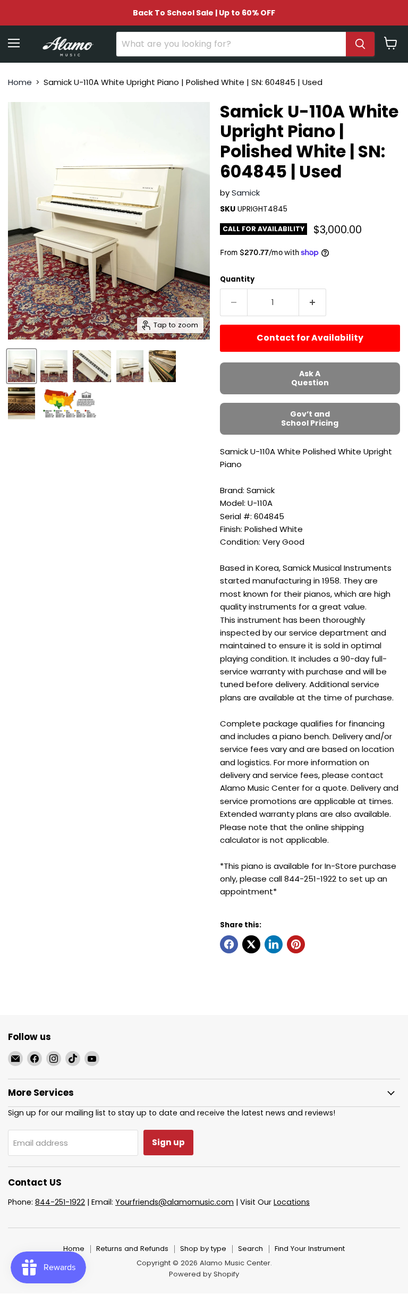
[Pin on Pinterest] (296, 944)
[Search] (360, 44)
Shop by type (203, 1249)
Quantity (237, 279)
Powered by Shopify (204, 1274)
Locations (292, 1202)
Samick (246, 192)
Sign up (168, 1142)
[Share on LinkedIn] (274, 944)
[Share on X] (251, 944)
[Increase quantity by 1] (312, 302)
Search (250, 1249)
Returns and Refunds (132, 1249)
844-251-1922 (60, 1202)
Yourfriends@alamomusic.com (174, 1202)
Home (20, 82)
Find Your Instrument (310, 1249)
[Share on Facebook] (229, 944)
